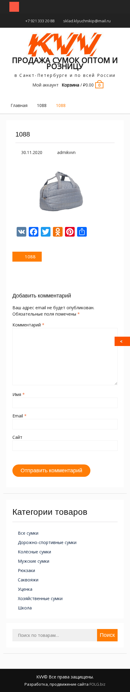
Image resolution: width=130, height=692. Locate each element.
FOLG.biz (97, 684)
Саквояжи (28, 580)
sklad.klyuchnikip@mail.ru (87, 21)
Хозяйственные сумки (40, 598)
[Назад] (122, 341)
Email (19, 416)
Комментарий (28, 325)
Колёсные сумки (34, 552)
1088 (42, 105)
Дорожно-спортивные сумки (47, 542)
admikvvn (66, 152)
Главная (19, 105)
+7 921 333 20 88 (39, 21)
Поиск (107, 635)
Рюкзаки (26, 570)
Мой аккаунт (45, 85)
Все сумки (28, 533)
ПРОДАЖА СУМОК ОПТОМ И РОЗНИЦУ (65, 63)
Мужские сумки (33, 561)
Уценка (25, 589)
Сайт (17, 437)
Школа (25, 608)
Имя (18, 394)
